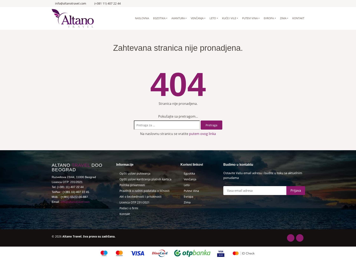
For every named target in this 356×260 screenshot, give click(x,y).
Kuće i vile (229, 18)
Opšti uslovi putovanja (134, 173)
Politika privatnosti (132, 185)
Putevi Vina (191, 190)
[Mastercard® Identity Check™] (244, 253)
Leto (213, 18)
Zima (283, 18)
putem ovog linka (202, 133)
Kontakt (298, 18)
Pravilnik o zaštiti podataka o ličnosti (144, 190)
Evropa (269, 18)
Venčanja (197, 18)
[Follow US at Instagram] (303, 3)
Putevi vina (250, 18)
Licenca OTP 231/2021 (134, 202)
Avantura (178, 18)
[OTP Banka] (192, 253)
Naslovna (142, 18)
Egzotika (159, 18)
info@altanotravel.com (75, 201)
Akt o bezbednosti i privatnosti (140, 196)
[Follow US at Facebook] (298, 3)
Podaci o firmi (128, 208)
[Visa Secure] (221, 253)
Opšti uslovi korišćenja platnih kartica (145, 179)
